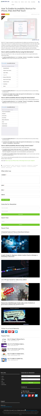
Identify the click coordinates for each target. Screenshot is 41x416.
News (29, 1)
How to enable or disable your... (15, 358)
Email (3, 190)
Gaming (13, 4)
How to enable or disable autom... (15, 353)
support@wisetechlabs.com (6, 406)
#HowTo (8, 166)
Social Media (33, 1)
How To (26, 1)
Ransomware (3, 384)
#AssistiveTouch (17, 165)
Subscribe (20, 214)
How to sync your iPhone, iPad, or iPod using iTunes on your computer (20, 160)
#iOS (11, 166)
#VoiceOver (3, 167)
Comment (4, 174)
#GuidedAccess (30, 165)
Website (3, 194)
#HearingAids (35, 165)
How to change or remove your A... (16, 339)
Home (13, 1)
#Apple (13, 165)
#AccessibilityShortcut (7, 165)
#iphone (14, 166)
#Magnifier (19, 166)
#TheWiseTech (23, 166)
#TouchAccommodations (31, 166)
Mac (19, 1)
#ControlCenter (24, 165)
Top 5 (2, 377)
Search (20, 224)
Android (22, 1)
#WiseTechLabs (9, 167)
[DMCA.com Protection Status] (31, 410)
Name (3, 185)
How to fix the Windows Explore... (15, 344)
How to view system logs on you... (15, 348)
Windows (16, 1)
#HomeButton (3, 166)
